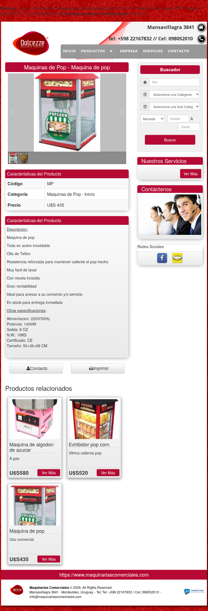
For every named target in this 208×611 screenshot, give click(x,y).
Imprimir (101, 368)
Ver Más (49, 472)
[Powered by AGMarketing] (194, 592)
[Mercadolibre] (177, 257)
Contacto (38, 368)
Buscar (170, 139)
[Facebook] (162, 257)
